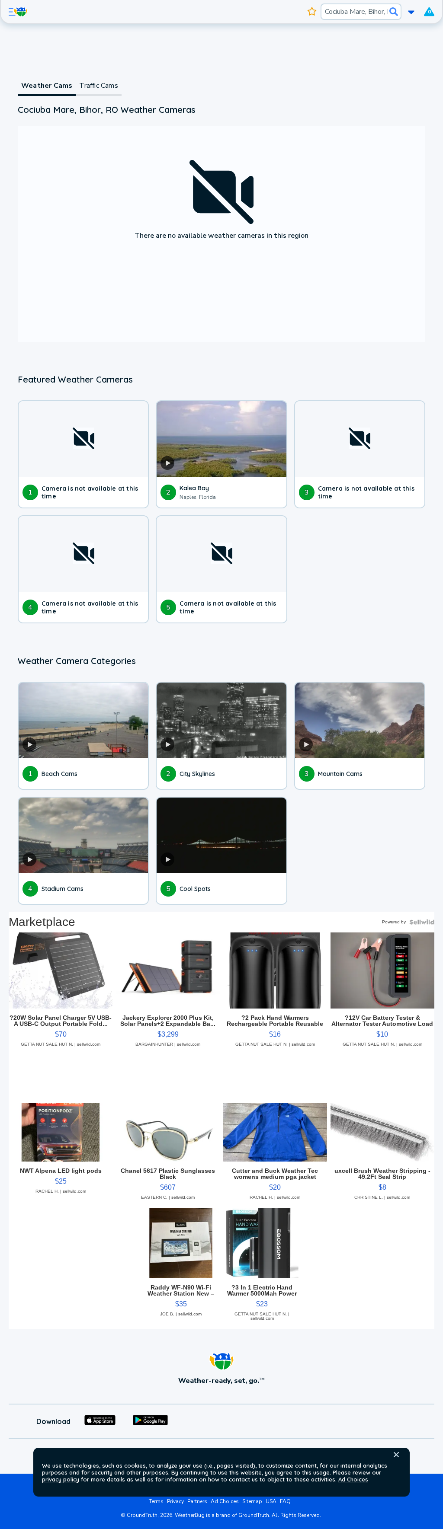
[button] (396, 1454)
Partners (197, 1501)
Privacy (175, 1501)
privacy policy (60, 1479)
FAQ (285, 1501)
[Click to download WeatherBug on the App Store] (100, 1421)
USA (271, 1501)
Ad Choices (353, 1479)
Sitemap (252, 1501)
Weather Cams (46, 85)
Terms (156, 1501)
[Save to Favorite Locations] (312, 11)
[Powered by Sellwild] (421, 922)
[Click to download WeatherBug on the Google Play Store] (150, 1421)
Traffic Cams (98, 85)
